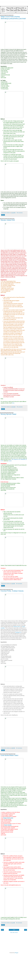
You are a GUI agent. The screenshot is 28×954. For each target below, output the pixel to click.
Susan (10, 460)
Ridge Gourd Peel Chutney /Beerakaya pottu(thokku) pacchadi (13, 17)
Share (3, 214)
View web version (14, 932)
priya (2, 459)
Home (14, 929)
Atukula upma (16, 626)
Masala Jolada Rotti (8, 220)
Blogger (16, 952)
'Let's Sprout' (19, 458)
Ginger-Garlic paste (8, 818)
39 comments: (20, 406)
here (15, 270)
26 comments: (19, 922)
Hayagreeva (18, 632)
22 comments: (19, 748)
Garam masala (7, 825)
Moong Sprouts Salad (8, 414)
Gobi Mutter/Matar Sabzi (9, 755)
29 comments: (19, 583)
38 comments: (20, 212)
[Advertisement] (14, 3)
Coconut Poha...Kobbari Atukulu (12, 591)
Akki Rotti (24, 264)
